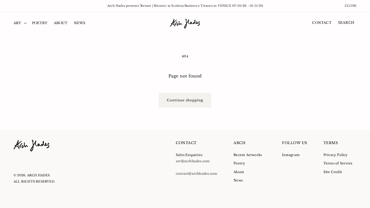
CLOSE (350, 6)
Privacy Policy (335, 155)
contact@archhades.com (196, 173)
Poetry (239, 163)
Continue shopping (185, 100)
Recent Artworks (247, 155)
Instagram (291, 155)
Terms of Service (337, 163)
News (238, 180)
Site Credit (332, 172)
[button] (19, 23)
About (238, 172)
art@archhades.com (193, 161)
